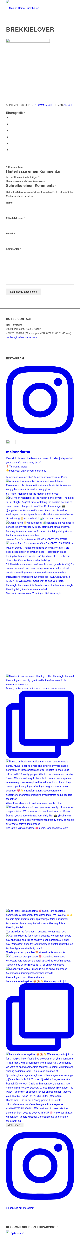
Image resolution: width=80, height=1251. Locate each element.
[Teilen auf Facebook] (11, 117)
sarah (67, 105)
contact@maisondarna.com (21, 337)
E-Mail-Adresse (15, 218)
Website (10, 233)
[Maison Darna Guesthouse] (33, 8)
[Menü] (68, 8)
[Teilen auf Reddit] (11, 150)
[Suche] (59, 8)
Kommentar (13, 249)
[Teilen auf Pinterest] (11, 143)
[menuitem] (59, 8)
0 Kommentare (44, 105)
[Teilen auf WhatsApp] (11, 137)
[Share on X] (11, 130)
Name (10, 202)
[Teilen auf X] (11, 124)
